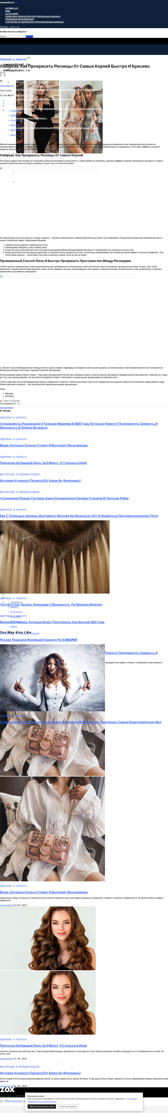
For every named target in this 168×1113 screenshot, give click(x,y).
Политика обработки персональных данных (32, 16)
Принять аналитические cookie (42, 1106)
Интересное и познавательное (29, 82)
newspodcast (7, 85)
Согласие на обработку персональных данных (34, 22)
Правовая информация (19, 19)
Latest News (11, 13)
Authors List (11, 8)
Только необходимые (67, 1106)
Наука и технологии (22, 95)
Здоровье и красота (22, 69)
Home (7, 11)
